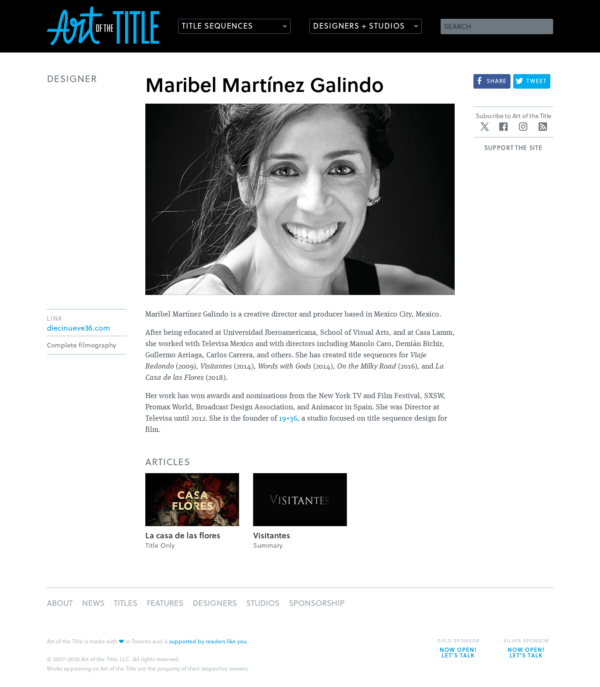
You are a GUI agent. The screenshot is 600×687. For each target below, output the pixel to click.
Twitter (484, 126)
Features (165, 603)
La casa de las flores (182, 535)
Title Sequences (217, 25)
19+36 (288, 419)
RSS (542, 126)
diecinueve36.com (78, 327)
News (93, 603)
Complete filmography (81, 345)
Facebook (503, 126)
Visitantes (271, 535)
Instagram (523, 126)
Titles (125, 603)
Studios (262, 603)
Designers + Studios (359, 25)
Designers (215, 603)
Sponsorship (317, 603)
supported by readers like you (208, 641)
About (60, 603)
